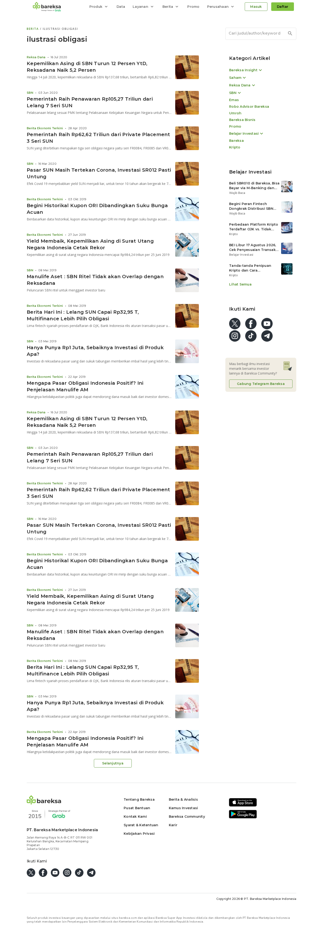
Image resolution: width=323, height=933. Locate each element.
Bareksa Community (187, 816)
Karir (173, 825)
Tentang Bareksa (139, 799)
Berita (33, 29)
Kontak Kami (135, 816)
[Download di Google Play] (243, 817)
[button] (44, 803)
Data (121, 6)
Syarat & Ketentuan (141, 825)
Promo (193, 6)
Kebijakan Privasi (139, 833)
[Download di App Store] (243, 806)
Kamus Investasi (183, 808)
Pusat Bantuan (137, 808)
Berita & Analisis (183, 799)
